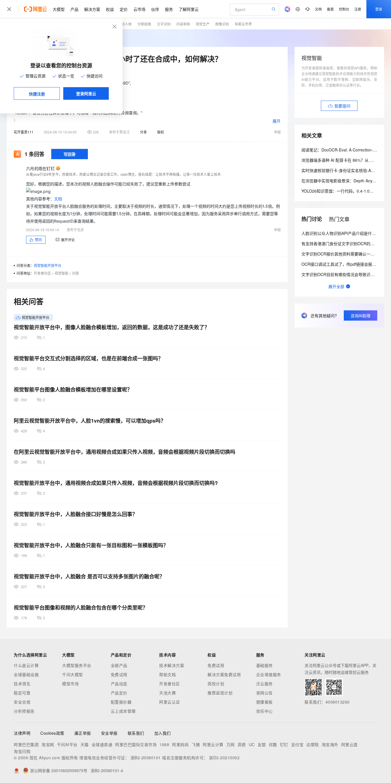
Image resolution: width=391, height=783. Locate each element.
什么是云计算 (26, 665)
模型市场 (70, 683)
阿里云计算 (213, 744)
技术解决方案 (171, 665)
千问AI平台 (67, 744)
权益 (110, 9)
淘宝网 (48, 744)
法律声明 (22, 733)
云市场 (139, 9)
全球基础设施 (26, 674)
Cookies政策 (52, 733)
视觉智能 (61, 273)
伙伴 (155, 9)
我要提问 (342, 106)
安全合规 (22, 702)
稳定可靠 (22, 693)
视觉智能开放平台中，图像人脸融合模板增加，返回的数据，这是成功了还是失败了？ (112, 327)
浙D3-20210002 (224, 757)
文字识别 (164, 23)
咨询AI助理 (360, 315)
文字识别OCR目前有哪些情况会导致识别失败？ (343, 274)
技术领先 (22, 683)
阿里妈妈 (180, 744)
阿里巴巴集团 (26, 744)
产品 (74, 9)
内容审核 (183, 23)
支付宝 (297, 744)
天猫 (84, 744)
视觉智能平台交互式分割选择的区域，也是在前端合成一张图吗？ (88, 358)
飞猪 (195, 744)
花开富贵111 (23, 131)
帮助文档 (167, 674)
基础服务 (264, 665)
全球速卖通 (102, 744)
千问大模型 (72, 674)
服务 (169, 9)
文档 (318, 9)
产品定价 (119, 693)
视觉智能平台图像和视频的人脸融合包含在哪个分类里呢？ (81, 607)
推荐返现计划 (220, 693)
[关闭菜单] (9, 9)
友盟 (262, 744)
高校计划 (216, 683)
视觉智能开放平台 (47, 265)
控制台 (344, 9)
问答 (75, 273)
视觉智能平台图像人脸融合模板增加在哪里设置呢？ (73, 389)
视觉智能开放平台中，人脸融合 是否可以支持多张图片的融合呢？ (89, 576)
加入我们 (162, 733)
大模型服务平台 (76, 665)
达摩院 (312, 744)
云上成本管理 (123, 711)
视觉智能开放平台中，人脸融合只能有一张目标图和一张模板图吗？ (91, 545)
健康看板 (264, 702)
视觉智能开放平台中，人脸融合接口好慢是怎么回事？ (75, 514)
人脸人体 (125, 23)
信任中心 (264, 711)
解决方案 (92, 9)
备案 (330, 9)
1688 (164, 744)
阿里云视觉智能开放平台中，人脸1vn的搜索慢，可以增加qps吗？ (90, 420)
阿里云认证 (169, 702)
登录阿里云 (86, 93)
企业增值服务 (268, 674)
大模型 (59, 9)
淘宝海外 (330, 744)
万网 (230, 744)
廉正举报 (82, 733)
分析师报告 (24, 711)
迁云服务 (264, 683)
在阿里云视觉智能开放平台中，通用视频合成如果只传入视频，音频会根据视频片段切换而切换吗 (124, 452)
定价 (124, 9)
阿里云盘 (349, 744)
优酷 (273, 744)
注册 (357, 9)
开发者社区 (42, 273)
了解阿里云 (189, 9)
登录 (378, 9)
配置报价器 (121, 702)
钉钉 (284, 744)
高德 (242, 744)
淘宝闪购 (22, 751)
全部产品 (119, 665)
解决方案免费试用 (224, 674)
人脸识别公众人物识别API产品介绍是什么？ (340, 233)
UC (252, 744)
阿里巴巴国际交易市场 (136, 744)
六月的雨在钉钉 (40, 168)
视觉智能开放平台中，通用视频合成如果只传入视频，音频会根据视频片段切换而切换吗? (116, 483)
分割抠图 (144, 23)
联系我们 (136, 733)
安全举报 (109, 733)
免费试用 (119, 674)
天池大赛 (167, 693)
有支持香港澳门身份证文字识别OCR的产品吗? (343, 243)
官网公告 (264, 693)
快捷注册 (37, 94)
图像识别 (222, 23)
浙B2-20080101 (146, 757)
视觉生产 (203, 23)
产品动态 (119, 683)
